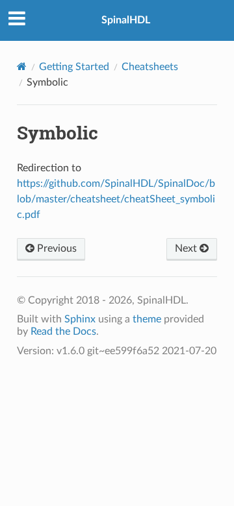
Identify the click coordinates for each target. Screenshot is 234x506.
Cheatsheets (150, 67)
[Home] (22, 66)
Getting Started (74, 67)
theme (147, 319)
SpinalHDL (125, 20)
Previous (55, 248)
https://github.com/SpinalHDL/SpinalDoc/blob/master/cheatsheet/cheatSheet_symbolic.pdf (116, 199)
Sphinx (80, 319)
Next (187, 248)
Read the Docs (63, 331)
